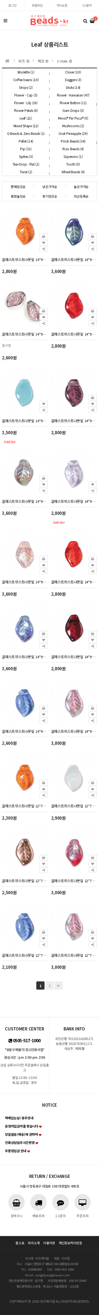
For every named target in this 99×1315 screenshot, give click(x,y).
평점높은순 (18, 196)
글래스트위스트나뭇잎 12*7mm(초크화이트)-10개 (74, 805)
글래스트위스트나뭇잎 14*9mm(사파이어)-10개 (25, 731)
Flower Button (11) (73, 102)
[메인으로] (7, 60)
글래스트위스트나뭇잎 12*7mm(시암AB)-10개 (74, 880)
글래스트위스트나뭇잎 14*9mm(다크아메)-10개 (74, 420)
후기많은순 (49, 196)
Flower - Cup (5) (25, 95)
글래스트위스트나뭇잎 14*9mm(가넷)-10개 (74, 656)
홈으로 (19, 1242)
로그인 (12, 5)
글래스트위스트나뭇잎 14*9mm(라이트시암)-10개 (74, 581)
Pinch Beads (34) (73, 141)
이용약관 (49, 1242)
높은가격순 (81, 186)
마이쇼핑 (62, 5)
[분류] (5, 20)
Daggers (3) (73, 79)
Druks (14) (73, 87)
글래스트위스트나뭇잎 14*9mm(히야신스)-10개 (25, 259)
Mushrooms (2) (73, 125)
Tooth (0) (73, 164)
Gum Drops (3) (73, 110)
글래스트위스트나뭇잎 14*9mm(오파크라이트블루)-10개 (25, 420)
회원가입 (37, 5)
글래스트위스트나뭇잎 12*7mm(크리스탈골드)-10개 (25, 880)
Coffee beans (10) (26, 79)
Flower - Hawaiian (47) (73, 95)
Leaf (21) (26, 118)
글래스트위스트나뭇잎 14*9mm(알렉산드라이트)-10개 (74, 501)
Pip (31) (26, 148)
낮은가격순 (49, 186)
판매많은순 (18, 186)
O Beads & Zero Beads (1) (26, 133)
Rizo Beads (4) (73, 148)
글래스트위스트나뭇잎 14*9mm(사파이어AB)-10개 (25, 656)
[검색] (85, 20)
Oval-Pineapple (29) (73, 133)
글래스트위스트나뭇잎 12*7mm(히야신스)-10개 (25, 805)
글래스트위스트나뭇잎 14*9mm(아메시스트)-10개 (25, 334)
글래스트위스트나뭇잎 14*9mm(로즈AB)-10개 (25, 581)
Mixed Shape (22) (25, 125)
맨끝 (58, 985)
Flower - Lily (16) (26, 102)
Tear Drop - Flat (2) (26, 164)
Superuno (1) (73, 156)
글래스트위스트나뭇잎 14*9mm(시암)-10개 (74, 334)
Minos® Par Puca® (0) (73, 118)
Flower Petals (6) (26, 110)
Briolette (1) (26, 72)
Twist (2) (26, 171)
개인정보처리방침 (70, 1242)
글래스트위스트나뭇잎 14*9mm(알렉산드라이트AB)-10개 (74, 731)
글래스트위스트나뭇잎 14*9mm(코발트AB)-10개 (74, 259)
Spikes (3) (26, 156)
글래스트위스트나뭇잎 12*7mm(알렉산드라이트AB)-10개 (74, 955)
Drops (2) (26, 87)
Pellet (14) (26, 141)
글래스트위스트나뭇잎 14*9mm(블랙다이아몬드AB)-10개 (25, 501)
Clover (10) (73, 72)
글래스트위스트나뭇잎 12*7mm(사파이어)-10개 (25, 955)
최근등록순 (81, 196)
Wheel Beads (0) (73, 171)
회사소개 (34, 1242)
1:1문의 (87, 5)
